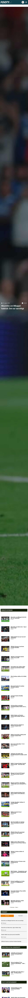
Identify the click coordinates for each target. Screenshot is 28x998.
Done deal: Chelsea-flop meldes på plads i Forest (18, 891)
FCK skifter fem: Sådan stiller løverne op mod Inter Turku (18, 667)
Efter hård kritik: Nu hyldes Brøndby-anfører (17, 686)
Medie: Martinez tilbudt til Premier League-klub (17, 725)
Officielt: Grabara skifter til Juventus (17, 852)
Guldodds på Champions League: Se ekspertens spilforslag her (17, 954)
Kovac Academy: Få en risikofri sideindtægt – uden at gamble (18, 963)
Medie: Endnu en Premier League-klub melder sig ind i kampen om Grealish (17, 716)
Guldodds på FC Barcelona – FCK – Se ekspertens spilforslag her (18, 972)
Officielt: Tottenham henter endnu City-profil (17, 657)
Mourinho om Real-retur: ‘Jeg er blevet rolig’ (18, 627)
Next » (16, 907)
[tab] (7, 916)
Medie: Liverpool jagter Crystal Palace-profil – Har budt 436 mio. (18, 764)
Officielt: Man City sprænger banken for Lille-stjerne (18, 832)
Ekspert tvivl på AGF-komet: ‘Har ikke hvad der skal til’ (18, 773)
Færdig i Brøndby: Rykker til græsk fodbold (18, 802)
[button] (26, 2)
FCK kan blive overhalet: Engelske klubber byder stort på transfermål (18, 706)
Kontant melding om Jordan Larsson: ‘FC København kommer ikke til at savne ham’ (18, 882)
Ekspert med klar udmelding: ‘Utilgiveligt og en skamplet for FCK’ (18, 784)
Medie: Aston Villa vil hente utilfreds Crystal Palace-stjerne (18, 842)
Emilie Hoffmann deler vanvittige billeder (16, 988)
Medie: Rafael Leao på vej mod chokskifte (18, 637)
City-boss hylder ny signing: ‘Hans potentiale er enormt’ (17, 822)
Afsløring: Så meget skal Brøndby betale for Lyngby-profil (19, 754)
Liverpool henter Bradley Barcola (17, 696)
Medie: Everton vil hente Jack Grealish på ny (18, 862)
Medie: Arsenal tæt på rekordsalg (16, 812)
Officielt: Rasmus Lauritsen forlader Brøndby (17, 647)
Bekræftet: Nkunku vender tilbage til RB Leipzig (17, 901)
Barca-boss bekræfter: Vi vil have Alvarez (17, 744)
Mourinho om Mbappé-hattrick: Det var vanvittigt (18, 617)
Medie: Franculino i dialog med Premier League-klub (18, 735)
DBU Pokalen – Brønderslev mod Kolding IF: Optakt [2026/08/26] (19, 872)
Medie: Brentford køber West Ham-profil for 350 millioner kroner (18, 793)
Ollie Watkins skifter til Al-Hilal (18, 676)
